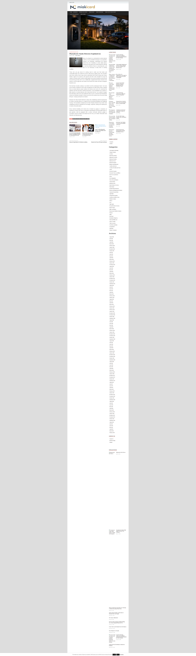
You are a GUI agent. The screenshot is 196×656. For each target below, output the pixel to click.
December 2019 (112, 333)
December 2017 (112, 375)
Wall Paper (111, 228)
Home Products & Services (114, 185)
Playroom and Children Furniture (115, 211)
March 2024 (111, 273)
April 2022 (111, 302)
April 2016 (111, 408)
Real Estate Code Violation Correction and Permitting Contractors (120, 123)
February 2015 (112, 432)
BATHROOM (75, 12)
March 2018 (111, 370)
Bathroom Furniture (113, 159)
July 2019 (111, 342)
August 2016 (111, 401)
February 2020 (112, 330)
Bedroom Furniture (112, 162)
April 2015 (111, 429)
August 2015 (111, 422)
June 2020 (111, 323)
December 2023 (112, 278)
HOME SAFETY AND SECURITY (110, 12)
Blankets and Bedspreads (113, 164)
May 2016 (111, 406)
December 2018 (112, 354)
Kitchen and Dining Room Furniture (115, 190)
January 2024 (111, 276)
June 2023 (111, 288)
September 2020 (112, 318)
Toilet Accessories (112, 223)
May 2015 (111, 427)
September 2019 (112, 339)
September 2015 (112, 420)
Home (71, 12)
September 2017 (112, 380)
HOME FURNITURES (99, 12)
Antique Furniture (112, 152)
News (110, 202)
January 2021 (111, 311)
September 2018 (112, 359)
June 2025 (111, 254)
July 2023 (111, 287)
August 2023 (111, 285)
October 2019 (111, 337)
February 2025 (112, 261)
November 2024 (112, 264)
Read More (122, 654)
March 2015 (111, 430)
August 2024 (111, 266)
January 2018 (111, 373)
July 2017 (111, 384)
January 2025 (111, 262)
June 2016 (111, 404)
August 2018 (111, 361)
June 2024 (111, 268)
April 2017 (111, 387)
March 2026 (111, 243)
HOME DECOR (91, 12)
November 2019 (112, 335)
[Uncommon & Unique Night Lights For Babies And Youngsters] (112, 530)
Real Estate (111, 216)
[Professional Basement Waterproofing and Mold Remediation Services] (112, 129)
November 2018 (112, 356)
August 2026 (111, 236)
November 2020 (112, 314)
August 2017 (111, 382)
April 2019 (111, 347)
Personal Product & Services (114, 205)
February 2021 (112, 309)
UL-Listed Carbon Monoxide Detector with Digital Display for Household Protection (74, 134)
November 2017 (112, 377)
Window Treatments (113, 230)
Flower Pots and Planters (113, 179)
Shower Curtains (112, 221)
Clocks (110, 169)
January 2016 (111, 413)
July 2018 (111, 363)
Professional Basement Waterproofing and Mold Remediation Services (120, 130)
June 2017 (111, 385)
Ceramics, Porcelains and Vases (114, 167)
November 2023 (112, 280)
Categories (111, 141)
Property (111, 212)
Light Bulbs (111, 193)
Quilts (110, 214)
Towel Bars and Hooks (113, 224)
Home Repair (111, 186)
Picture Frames (112, 207)
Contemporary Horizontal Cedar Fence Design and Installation (120, 111)
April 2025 (111, 257)
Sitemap (110, 442)
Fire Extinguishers (112, 178)
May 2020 (111, 325)
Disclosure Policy (112, 440)
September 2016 (112, 399)
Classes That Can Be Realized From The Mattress (117, 626)
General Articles (112, 181)
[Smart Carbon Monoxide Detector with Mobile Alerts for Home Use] (101, 126)
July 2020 (111, 321)
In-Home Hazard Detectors (114, 188)
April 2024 (111, 271)
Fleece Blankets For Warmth (114, 630)
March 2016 (111, 410)
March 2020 (111, 328)
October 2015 (111, 418)
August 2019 (111, 340)
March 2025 (111, 259)
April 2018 (111, 368)
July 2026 (111, 238)
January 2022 (111, 307)
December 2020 (112, 313)
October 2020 (111, 316)
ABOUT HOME (83, 14)
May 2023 (111, 290)
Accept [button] (114, 654)
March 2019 (111, 349)
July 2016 (111, 403)
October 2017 (111, 378)
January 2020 (111, 332)
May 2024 (111, 269)
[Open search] (126, 12)
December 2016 (112, 394)
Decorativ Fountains (113, 171)
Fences (110, 176)
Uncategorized (111, 226)
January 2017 (111, 392)
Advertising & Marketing (113, 150)
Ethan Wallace (78, 55)
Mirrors (110, 200)
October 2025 (111, 250)
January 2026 (111, 247)
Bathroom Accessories (113, 157)
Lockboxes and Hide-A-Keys (114, 197)
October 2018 (111, 358)
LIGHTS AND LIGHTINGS (74, 14)
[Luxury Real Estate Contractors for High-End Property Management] (112, 92)
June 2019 (111, 344)
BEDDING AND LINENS (83, 12)
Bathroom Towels (112, 160)
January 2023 (111, 297)
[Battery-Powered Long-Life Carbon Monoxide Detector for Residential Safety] (88, 128)
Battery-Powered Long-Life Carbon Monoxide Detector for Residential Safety (87, 134)
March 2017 (111, 389)
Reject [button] (118, 654)
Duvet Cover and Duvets (113, 174)
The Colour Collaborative (113, 617)
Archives (111, 143)
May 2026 (111, 240)
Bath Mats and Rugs (113, 155)
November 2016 (112, 396)
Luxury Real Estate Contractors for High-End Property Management (120, 93)
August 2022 (111, 299)
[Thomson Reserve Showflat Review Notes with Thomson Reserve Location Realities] (112, 101)
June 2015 (111, 425)
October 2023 (111, 281)
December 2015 (112, 415)
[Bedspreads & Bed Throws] (112, 452)
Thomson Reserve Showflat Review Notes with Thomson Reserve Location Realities (121, 102)
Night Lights (111, 204)
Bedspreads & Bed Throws (121, 452)
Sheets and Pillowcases (113, 219)
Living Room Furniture (113, 195)
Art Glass (111, 153)
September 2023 (112, 283)
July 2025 (111, 252)
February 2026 (112, 245)
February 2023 (112, 295)
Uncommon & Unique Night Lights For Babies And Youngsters (121, 531)
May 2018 (111, 366)
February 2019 (112, 351)
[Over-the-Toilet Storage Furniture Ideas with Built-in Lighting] (112, 116)
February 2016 (112, 411)
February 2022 (112, 306)
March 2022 (111, 304)
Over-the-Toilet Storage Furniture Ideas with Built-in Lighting (121, 117)
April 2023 (111, 292)
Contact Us (111, 438)
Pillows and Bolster (112, 209)
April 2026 (111, 242)
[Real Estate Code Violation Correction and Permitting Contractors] (112, 122)
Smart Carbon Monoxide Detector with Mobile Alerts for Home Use (100, 130)
